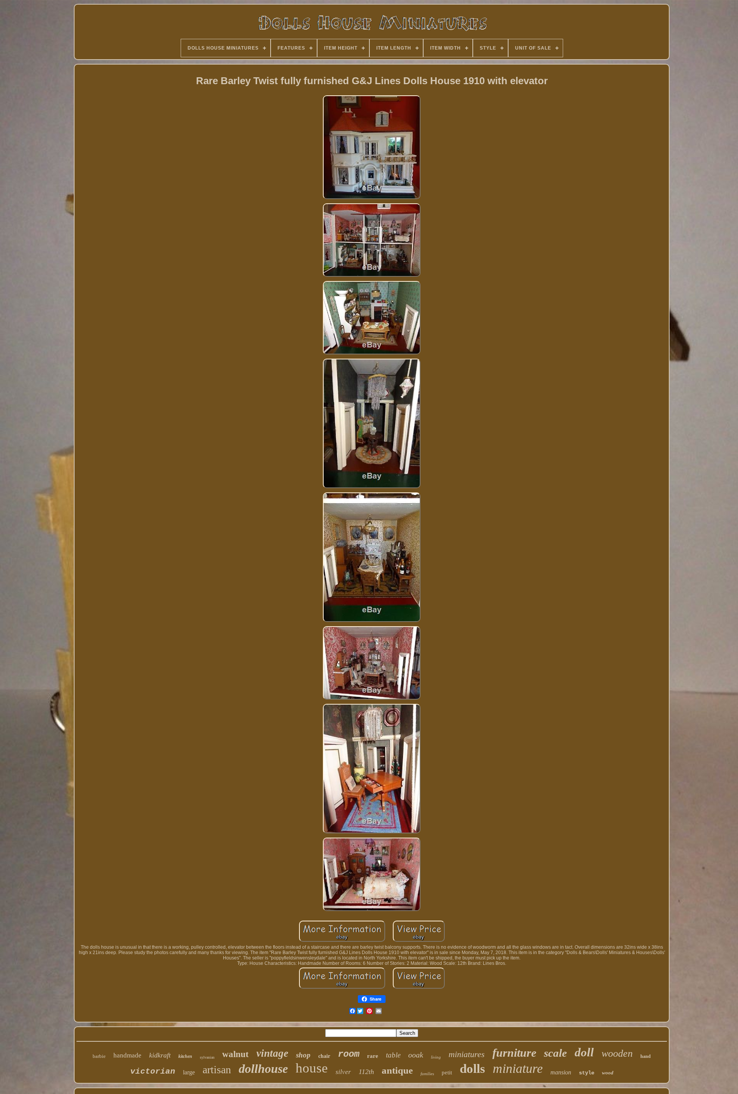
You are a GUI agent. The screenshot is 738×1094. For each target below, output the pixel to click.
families (427, 1073)
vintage (272, 1053)
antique (397, 1070)
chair (324, 1056)
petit (447, 1072)
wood (607, 1073)
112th (366, 1072)
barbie (99, 1056)
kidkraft (160, 1055)
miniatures (467, 1054)
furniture (514, 1052)
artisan (217, 1070)
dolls (472, 1069)
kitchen (185, 1056)
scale (555, 1053)
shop (303, 1055)
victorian (152, 1071)
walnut (235, 1054)
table (393, 1055)
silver (343, 1072)
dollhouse (263, 1069)
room (348, 1054)
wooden (617, 1053)
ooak (415, 1055)
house (312, 1068)
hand (645, 1056)
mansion (560, 1072)
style (586, 1073)
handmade (127, 1055)
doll (584, 1052)
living (436, 1057)
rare (372, 1056)
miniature (518, 1068)
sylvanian (207, 1057)
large (189, 1072)
